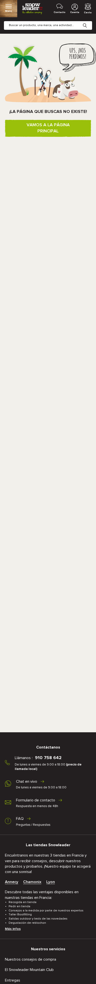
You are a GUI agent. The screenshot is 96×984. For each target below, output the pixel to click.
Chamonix (32, 882)
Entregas (12, 980)
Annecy (11, 882)
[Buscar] (88, 21)
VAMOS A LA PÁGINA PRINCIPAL (48, 128)
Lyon (50, 882)
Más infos (13, 929)
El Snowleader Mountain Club (29, 970)
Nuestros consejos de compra (30, 959)
